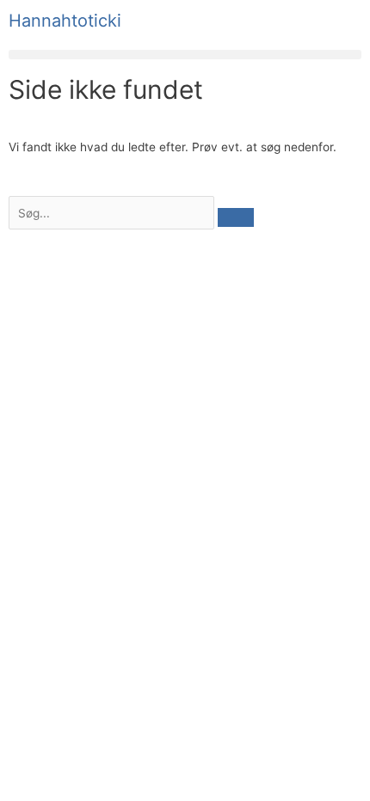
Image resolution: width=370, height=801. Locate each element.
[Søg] (236, 217)
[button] (185, 54)
